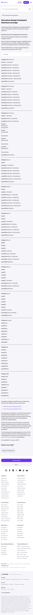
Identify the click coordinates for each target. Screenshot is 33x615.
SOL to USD (20, 512)
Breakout (18, 579)
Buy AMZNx (4, 554)
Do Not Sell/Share (26, 563)
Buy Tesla (19, 529)
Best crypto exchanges (23, 556)
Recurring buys (5, 494)
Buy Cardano (4, 535)
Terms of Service (4, 567)
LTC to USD (20, 520)
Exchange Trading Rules (14, 567)
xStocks (11, 584)
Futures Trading (5, 484)
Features (4, 475)
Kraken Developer (21, 484)
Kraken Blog (20, 482)
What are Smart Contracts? (24, 548)
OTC (8, 589)
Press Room (20, 486)
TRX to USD (20, 518)
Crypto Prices (5, 502)
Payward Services (5, 584)
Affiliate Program (21, 488)
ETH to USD (20, 507)
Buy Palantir (20, 535)
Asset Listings (20, 490)
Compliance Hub (4, 565)
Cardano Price (4, 512)
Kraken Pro (7, 579)
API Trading (4, 490)
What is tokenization (22, 552)
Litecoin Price (4, 516)
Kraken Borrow (5, 496)
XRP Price (3, 510)
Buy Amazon (20, 533)
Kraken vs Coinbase (22, 558)
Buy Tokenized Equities (7, 544)
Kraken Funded (5, 498)
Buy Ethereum (4, 529)
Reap (23, 584)
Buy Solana (4, 537)
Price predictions (5, 520)
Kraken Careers (21, 480)
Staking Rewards (5, 492)
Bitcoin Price (4, 505)
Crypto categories (5, 518)
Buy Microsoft (20, 537)
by (4, 574)
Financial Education (22, 544)
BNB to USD (20, 510)
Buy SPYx (3, 552)
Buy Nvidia (19, 527)
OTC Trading (4, 486)
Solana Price (4, 514)
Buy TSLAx (4, 548)
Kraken (2, 579)
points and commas (6, 437)
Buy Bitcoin (4, 527)
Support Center (21, 494)
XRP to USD (20, 509)
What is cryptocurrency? (23, 546)
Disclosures (22, 567)
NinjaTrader (13, 579)
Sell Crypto (4, 480)
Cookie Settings (18, 563)
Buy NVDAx (4, 546)
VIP (22, 579)
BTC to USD (20, 505)
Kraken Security (21, 478)
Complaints (20, 496)
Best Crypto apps (21, 554)
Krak (2, 589)
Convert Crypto (21, 502)
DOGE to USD (20, 514)
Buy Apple (19, 531)
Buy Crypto (4, 478)
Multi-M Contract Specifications (12, 406)
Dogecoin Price (5, 509)
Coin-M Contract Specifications (12, 409)
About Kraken (21, 475)
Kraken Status (20, 492)
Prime (5, 589)
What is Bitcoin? (21, 550)
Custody (12, 589)
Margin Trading (5, 482)
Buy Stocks (20, 525)
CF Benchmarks (17, 584)
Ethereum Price (5, 507)
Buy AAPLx (4, 550)
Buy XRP (3, 533)
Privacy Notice (10, 563)
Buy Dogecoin (4, 531)
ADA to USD (20, 516)
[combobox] (15, 9)
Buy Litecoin (4, 539)
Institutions (4, 488)
